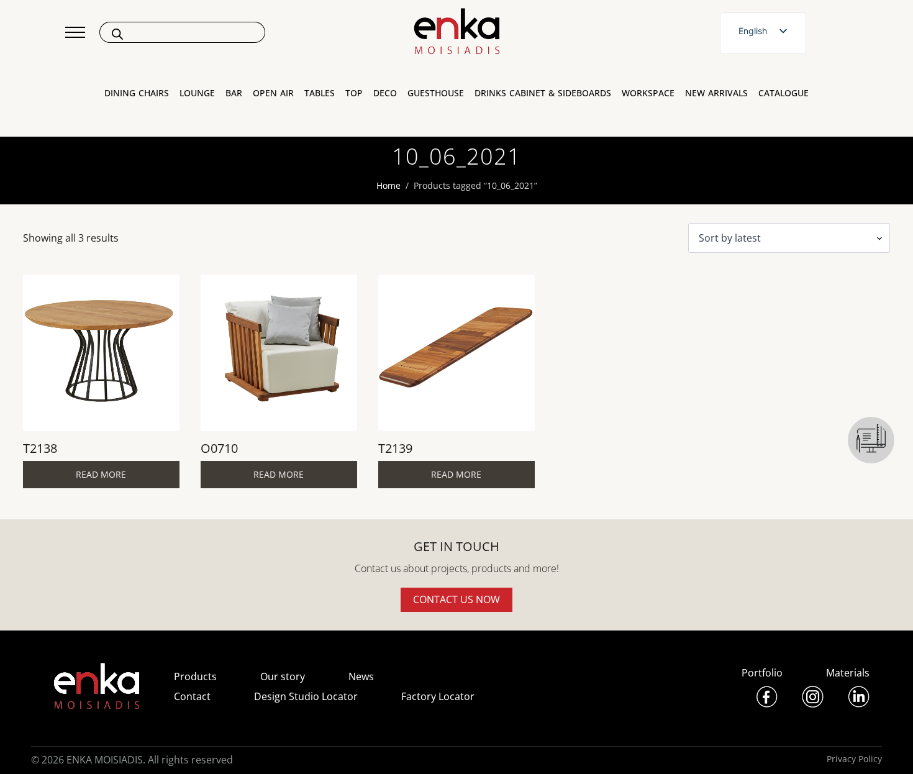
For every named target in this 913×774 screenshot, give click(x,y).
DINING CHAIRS (136, 93)
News (361, 676)
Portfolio (762, 673)
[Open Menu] (75, 32)
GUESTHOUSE (435, 93)
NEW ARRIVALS (716, 93)
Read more (101, 474)
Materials (848, 673)
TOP (354, 93)
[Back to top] (887, 748)
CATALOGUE (783, 93)
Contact (192, 696)
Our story (282, 676)
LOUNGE (197, 93)
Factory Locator (438, 696)
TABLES (319, 93)
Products (195, 676)
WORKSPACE (648, 93)
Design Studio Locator (306, 696)
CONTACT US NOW (456, 599)
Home (388, 185)
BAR (233, 93)
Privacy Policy (854, 759)
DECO (385, 93)
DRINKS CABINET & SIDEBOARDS (543, 93)
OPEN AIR (273, 93)
